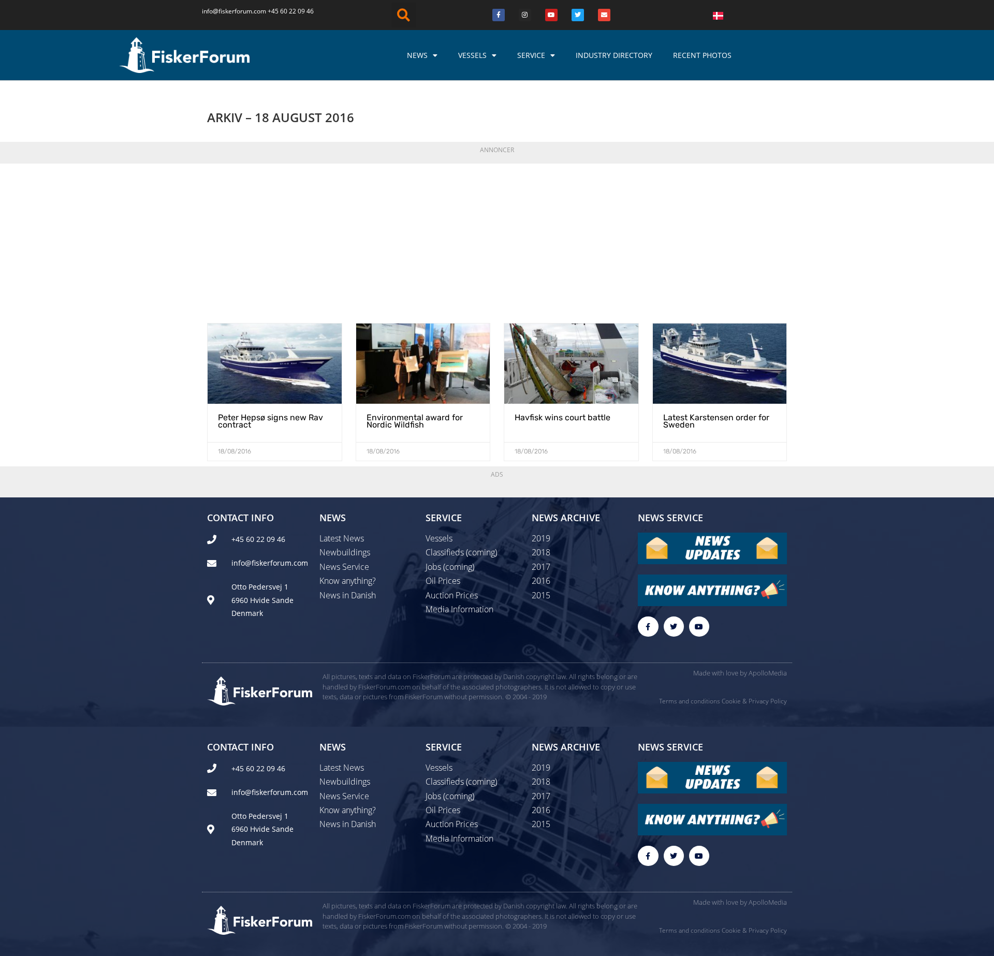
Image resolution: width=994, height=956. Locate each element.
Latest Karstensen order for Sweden (716, 421)
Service (531, 55)
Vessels (472, 55)
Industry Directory (614, 55)
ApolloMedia (768, 673)
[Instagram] (525, 15)
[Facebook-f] (648, 626)
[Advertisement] (497, 240)
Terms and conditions (689, 701)
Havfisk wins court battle (562, 417)
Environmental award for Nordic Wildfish (415, 421)
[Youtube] (551, 15)
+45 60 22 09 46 (291, 11)
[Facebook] (498, 15)
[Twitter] (578, 15)
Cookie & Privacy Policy (754, 701)
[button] (403, 15)
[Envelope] (604, 15)
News (417, 55)
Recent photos (702, 55)
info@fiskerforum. (228, 11)
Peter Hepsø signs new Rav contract (270, 421)
